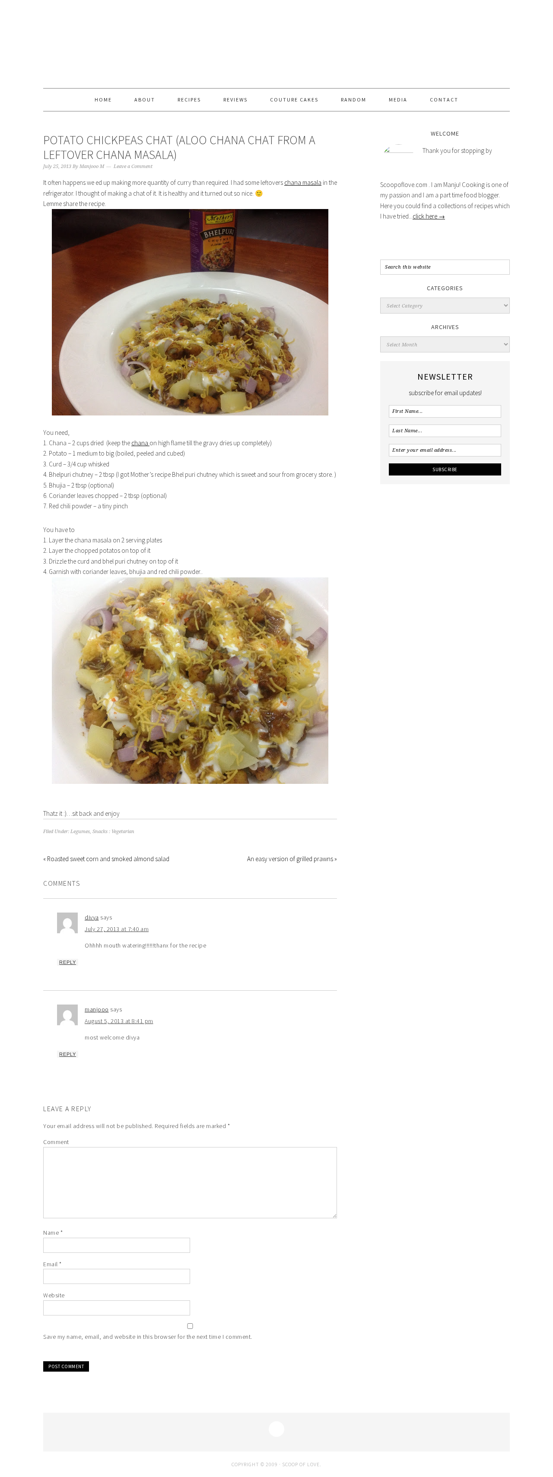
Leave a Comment (133, 166)
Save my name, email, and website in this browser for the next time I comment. (147, 1337)
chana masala (302, 182)
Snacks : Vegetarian (113, 831)
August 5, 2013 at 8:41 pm (119, 1021)
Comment (56, 1142)
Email (52, 1264)
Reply (67, 962)
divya (92, 917)
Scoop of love (276, 44)
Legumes (80, 831)
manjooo (97, 1009)
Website (54, 1295)
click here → (429, 216)
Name (53, 1232)
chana (140, 443)
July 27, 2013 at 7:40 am (117, 929)
